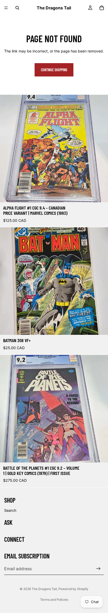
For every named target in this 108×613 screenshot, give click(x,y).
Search (10, 510)
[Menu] (6, 8)
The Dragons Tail (44, 589)
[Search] (17, 8)
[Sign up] (98, 568)
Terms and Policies (54, 600)
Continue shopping (54, 70)
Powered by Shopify (73, 589)
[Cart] (101, 8)
